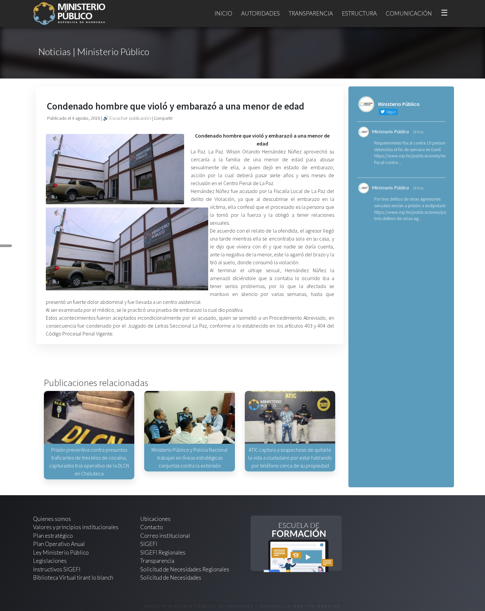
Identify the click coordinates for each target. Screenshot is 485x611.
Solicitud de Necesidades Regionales (184, 569)
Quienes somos (52, 518)
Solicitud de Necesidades (170, 577)
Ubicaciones (155, 518)
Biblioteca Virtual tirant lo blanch (73, 577)
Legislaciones (50, 560)
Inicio (223, 13)
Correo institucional (165, 535)
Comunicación (409, 13)
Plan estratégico (53, 535)
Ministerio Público (390, 131)
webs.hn (329, 606)
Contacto (151, 527)
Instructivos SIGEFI (57, 569)
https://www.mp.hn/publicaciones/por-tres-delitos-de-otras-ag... (411, 215)
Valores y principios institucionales (75, 527)
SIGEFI (148, 543)
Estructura (359, 13)
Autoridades (260, 13)
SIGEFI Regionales (162, 552)
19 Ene (418, 131)
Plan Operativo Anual (59, 543)
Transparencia (311, 13)
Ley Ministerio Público (61, 552)
